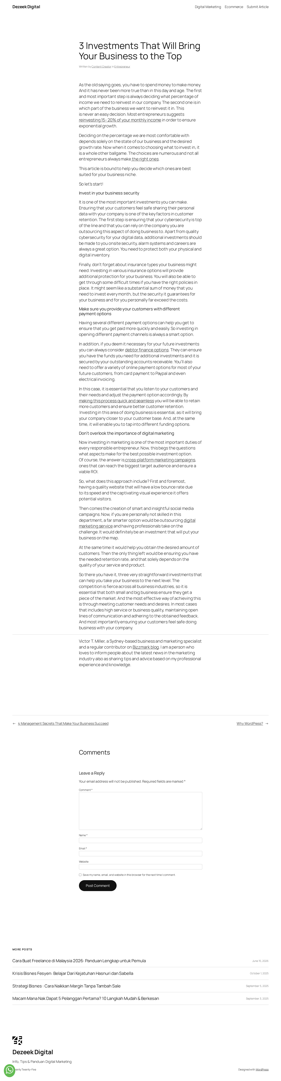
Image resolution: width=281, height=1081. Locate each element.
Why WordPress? (250, 723)
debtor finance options (147, 350)
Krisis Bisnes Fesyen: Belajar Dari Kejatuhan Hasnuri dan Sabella (72, 973)
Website (84, 861)
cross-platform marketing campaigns (159, 460)
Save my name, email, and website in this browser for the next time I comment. (129, 875)
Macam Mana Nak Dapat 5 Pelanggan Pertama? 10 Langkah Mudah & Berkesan (85, 998)
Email (83, 848)
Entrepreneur (122, 66)
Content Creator (101, 66)
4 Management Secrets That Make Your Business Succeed (63, 723)
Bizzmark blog (146, 647)
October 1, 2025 (259, 973)
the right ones (145, 159)
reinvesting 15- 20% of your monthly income (120, 120)
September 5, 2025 (257, 986)
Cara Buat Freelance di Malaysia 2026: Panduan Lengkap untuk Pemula (79, 960)
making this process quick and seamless (116, 401)
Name (83, 835)
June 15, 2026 (260, 961)
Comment (86, 790)
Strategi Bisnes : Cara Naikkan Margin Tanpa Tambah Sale (66, 986)
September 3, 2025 (257, 998)
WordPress (262, 1069)
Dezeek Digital (26, 7)
